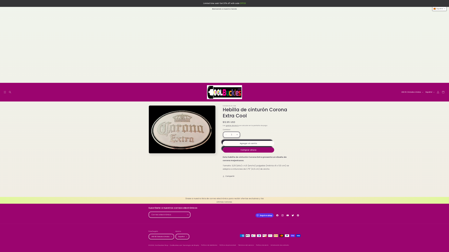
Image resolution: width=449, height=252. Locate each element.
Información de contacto (280, 245)
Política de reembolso (209, 245)
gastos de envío (232, 125)
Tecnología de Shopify (191, 245)
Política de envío (262, 245)
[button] (4, 92)
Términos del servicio (246, 245)
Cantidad (226, 129)
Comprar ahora (248, 150)
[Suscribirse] (187, 215)
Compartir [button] (229, 176)
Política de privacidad (228, 245)
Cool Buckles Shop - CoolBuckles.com (168, 245)
